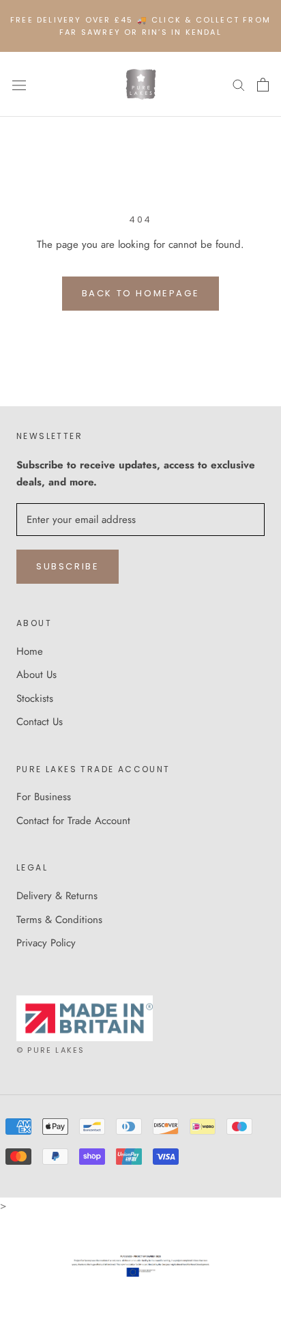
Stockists (34, 698)
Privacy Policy (46, 942)
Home (29, 651)
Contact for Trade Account (73, 820)
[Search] (239, 84)
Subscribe (67, 566)
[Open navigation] (19, 84)
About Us (36, 674)
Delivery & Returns (57, 895)
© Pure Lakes (50, 1050)
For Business (43, 796)
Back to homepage (141, 293)
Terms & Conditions (59, 919)
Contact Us (39, 721)
